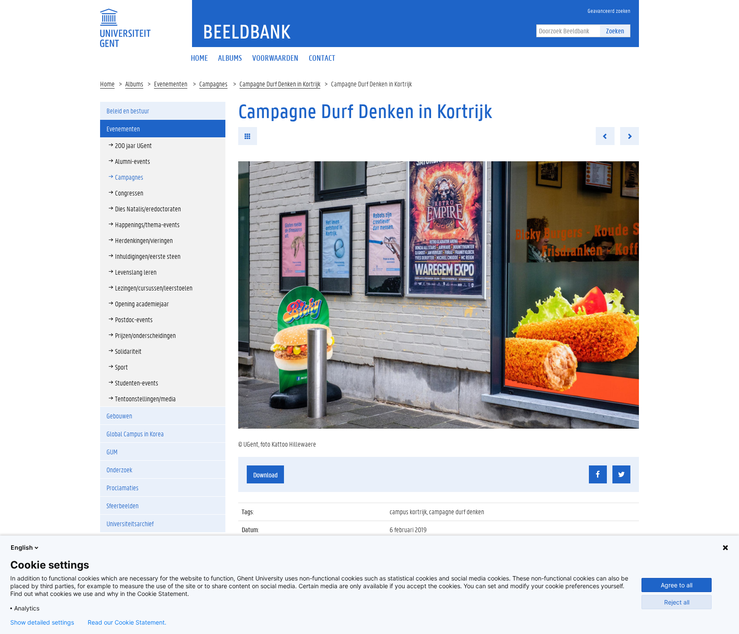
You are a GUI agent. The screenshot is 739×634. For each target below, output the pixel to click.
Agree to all (676, 585)
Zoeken (615, 30)
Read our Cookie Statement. (127, 622)
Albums (134, 83)
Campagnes (213, 83)
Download (265, 474)
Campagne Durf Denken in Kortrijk (279, 83)
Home (107, 83)
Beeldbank (246, 31)
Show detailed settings (42, 622)
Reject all (676, 602)
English (22, 547)
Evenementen (170, 83)
